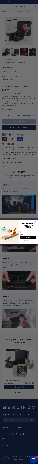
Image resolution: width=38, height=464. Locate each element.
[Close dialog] (36, 221)
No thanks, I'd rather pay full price (28, 240)
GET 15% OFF (28, 237)
